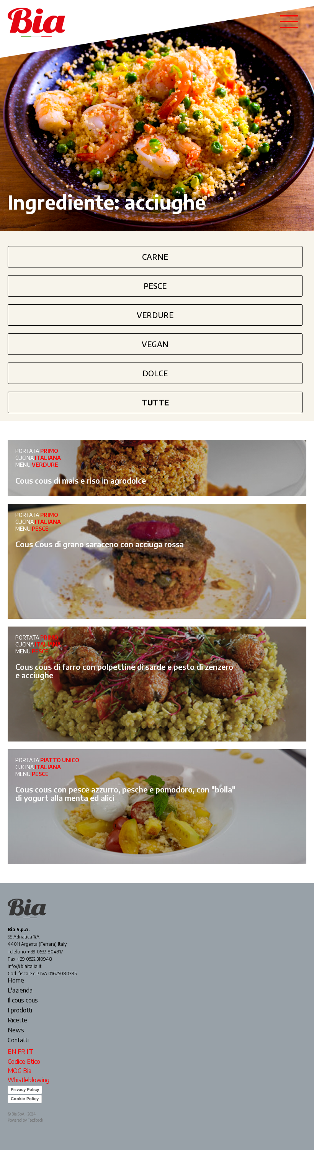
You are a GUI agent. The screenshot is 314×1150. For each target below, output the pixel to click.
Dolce (155, 373)
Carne (155, 256)
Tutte (155, 402)
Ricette (17, 1020)
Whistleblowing (28, 1080)
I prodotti (20, 1010)
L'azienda (20, 990)
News (16, 1030)
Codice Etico (24, 1061)
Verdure (155, 315)
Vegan (155, 344)
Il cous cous (23, 1000)
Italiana (48, 457)
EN (12, 1051)
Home (16, 980)
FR (21, 1051)
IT (30, 1051)
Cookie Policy (25, 1098)
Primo (49, 451)
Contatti (18, 1040)
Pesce (155, 285)
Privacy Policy (25, 1089)
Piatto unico (59, 760)
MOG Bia (19, 1071)
